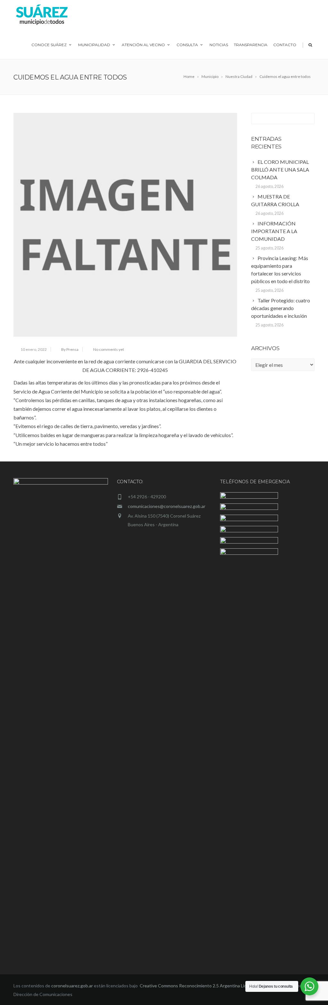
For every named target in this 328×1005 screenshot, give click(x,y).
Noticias (218, 44)
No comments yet (108, 349)
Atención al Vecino (143, 44)
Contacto (284, 44)
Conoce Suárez (49, 44)
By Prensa (69, 349)
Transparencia (250, 44)
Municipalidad (94, 44)
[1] (125, 225)
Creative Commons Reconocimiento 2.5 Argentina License (198, 985)
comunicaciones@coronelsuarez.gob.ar (166, 506)
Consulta (187, 44)
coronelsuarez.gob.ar (72, 985)
